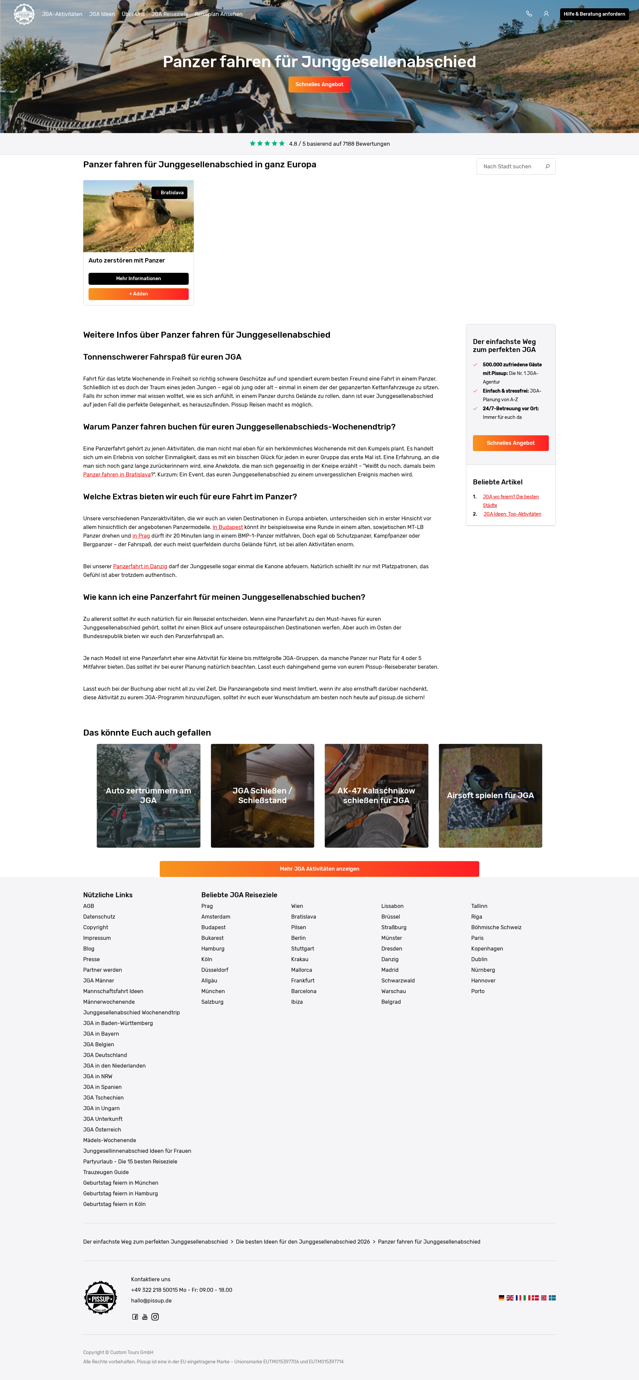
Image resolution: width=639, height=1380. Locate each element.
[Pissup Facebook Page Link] (135, 1317)
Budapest (213, 927)
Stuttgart (302, 949)
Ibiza (297, 1002)
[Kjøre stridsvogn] (543, 1297)
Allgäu (209, 980)
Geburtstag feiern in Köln (114, 1204)
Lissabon (392, 906)
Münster (391, 938)
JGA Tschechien (103, 1098)
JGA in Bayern (101, 1034)
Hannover (483, 980)
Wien (297, 906)
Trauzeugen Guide (106, 1172)
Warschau (393, 991)
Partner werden (102, 970)
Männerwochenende (109, 1002)
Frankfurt (303, 980)
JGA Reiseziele (169, 14)
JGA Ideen (102, 14)
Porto (478, 991)
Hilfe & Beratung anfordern (594, 14)
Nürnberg (483, 970)
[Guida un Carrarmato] (527, 1297)
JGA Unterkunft (102, 1119)
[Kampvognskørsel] (535, 1297)
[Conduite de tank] (518, 1297)
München (213, 991)
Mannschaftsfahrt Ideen (113, 991)
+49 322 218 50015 (154, 1290)
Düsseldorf (214, 970)
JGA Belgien (98, 1044)
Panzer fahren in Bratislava (117, 474)
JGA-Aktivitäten (62, 14)
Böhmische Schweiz (496, 927)
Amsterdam (215, 917)
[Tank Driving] (510, 1297)
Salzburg (212, 1002)
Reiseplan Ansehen (219, 14)
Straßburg (394, 927)
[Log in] (546, 14)
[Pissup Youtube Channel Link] (145, 1317)
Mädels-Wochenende (109, 1140)
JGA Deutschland (105, 1055)
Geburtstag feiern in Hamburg (120, 1193)
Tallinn (479, 906)
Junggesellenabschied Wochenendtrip (131, 1012)
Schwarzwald (398, 980)
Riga (476, 917)
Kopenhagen (487, 949)
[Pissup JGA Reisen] (24, 14)
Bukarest (212, 938)
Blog (89, 949)
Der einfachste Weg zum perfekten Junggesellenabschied (155, 1242)
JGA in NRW (97, 1076)
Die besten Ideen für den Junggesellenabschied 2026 (303, 1242)
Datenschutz (99, 917)
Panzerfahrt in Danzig (140, 566)
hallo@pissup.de (151, 1300)
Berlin (298, 938)
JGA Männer (98, 980)
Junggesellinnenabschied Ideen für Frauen (137, 1151)
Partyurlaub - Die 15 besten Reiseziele (130, 1161)
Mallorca (301, 970)
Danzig (390, 959)
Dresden (391, 949)
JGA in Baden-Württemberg (118, 1023)
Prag (207, 906)
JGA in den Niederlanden (114, 1066)
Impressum (97, 938)
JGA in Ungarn (101, 1108)
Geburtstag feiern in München (120, 1183)
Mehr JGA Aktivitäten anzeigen (319, 869)
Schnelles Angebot (319, 84)
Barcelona (304, 991)
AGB (88, 906)
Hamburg (213, 949)
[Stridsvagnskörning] (552, 1297)
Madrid (390, 970)
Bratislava (303, 917)
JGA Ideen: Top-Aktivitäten (512, 514)
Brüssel (390, 917)
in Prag (141, 536)
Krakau (300, 959)
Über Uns (133, 14)
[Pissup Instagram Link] (155, 1317)
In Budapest (228, 527)
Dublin (479, 959)
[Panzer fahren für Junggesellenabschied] (501, 1297)
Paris (477, 938)
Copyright (95, 927)
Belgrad (391, 1002)
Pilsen (298, 927)
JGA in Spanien (102, 1087)
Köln (206, 959)
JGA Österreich (102, 1129)
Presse (91, 959)
